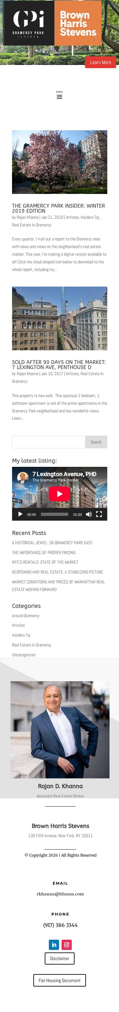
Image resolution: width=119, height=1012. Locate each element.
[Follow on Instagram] (67, 945)
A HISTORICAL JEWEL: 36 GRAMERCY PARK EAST (52, 542)
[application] (59, 494)
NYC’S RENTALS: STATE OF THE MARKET (45, 562)
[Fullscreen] (99, 514)
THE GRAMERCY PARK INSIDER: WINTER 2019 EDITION (58, 208)
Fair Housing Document (60, 980)
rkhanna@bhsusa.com (60, 894)
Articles (72, 217)
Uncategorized (23, 655)
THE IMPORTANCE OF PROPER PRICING (43, 552)
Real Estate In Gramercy (31, 225)
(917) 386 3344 (60, 925)
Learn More (100, 62)
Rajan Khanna (27, 217)
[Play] (20, 514)
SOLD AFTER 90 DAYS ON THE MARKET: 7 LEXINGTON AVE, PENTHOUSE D (59, 364)
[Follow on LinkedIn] (54, 945)
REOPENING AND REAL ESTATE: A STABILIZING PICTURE (57, 572)
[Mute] (89, 514)
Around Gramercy (26, 615)
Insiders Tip (90, 217)
